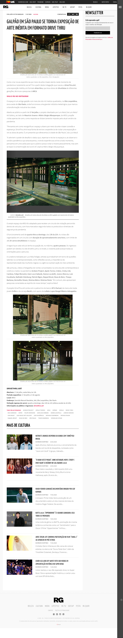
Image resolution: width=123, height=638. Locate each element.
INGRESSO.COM (23, 2)
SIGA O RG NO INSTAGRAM (17, 96)
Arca (48, 410)
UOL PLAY (55, 2)
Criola (61, 410)
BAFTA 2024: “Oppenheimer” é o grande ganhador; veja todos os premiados (55, 514)
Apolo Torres (40, 410)
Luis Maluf (11, 415)
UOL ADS (62, 2)
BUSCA (95, 2)
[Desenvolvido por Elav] (58, 625)
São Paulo (32, 418)
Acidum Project (28, 410)
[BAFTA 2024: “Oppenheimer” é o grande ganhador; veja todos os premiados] (19, 526)
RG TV (64, 7)
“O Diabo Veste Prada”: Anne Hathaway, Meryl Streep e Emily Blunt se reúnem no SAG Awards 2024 (55, 461)
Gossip (72, 7)
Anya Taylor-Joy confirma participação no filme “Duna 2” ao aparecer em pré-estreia (56, 538)
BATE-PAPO (105, 2)
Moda (47, 7)
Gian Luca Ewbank (43, 413)
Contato (50, 610)
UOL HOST (33, 2)
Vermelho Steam (56, 418)
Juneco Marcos (68, 413)
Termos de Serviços (97, 39)
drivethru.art (39, 406)
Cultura (38, 7)
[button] (74, 182)
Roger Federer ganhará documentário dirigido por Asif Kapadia (55, 490)
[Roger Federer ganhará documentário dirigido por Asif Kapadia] (19, 502)
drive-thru (69, 410)
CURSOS (47, 2)
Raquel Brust (12, 418)
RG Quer (88, 7)
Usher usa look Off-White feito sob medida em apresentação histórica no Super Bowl (52, 562)
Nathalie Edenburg (52, 415)
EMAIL (115, 2)
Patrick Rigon (65, 415)
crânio (54, 410)
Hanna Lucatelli (56, 413)
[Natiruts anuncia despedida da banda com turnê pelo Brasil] (19, 449)
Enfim (20, 413)
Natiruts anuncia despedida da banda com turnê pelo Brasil (55, 437)
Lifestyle (56, 7)
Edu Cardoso (12, 413)
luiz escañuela (39, 415)
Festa (80, 7)
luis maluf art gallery (24, 415)
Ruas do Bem (23, 418)
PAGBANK (40, 2)
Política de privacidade (62, 610)
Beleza (29, 7)
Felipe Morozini (29, 413)
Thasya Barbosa (43, 418)
